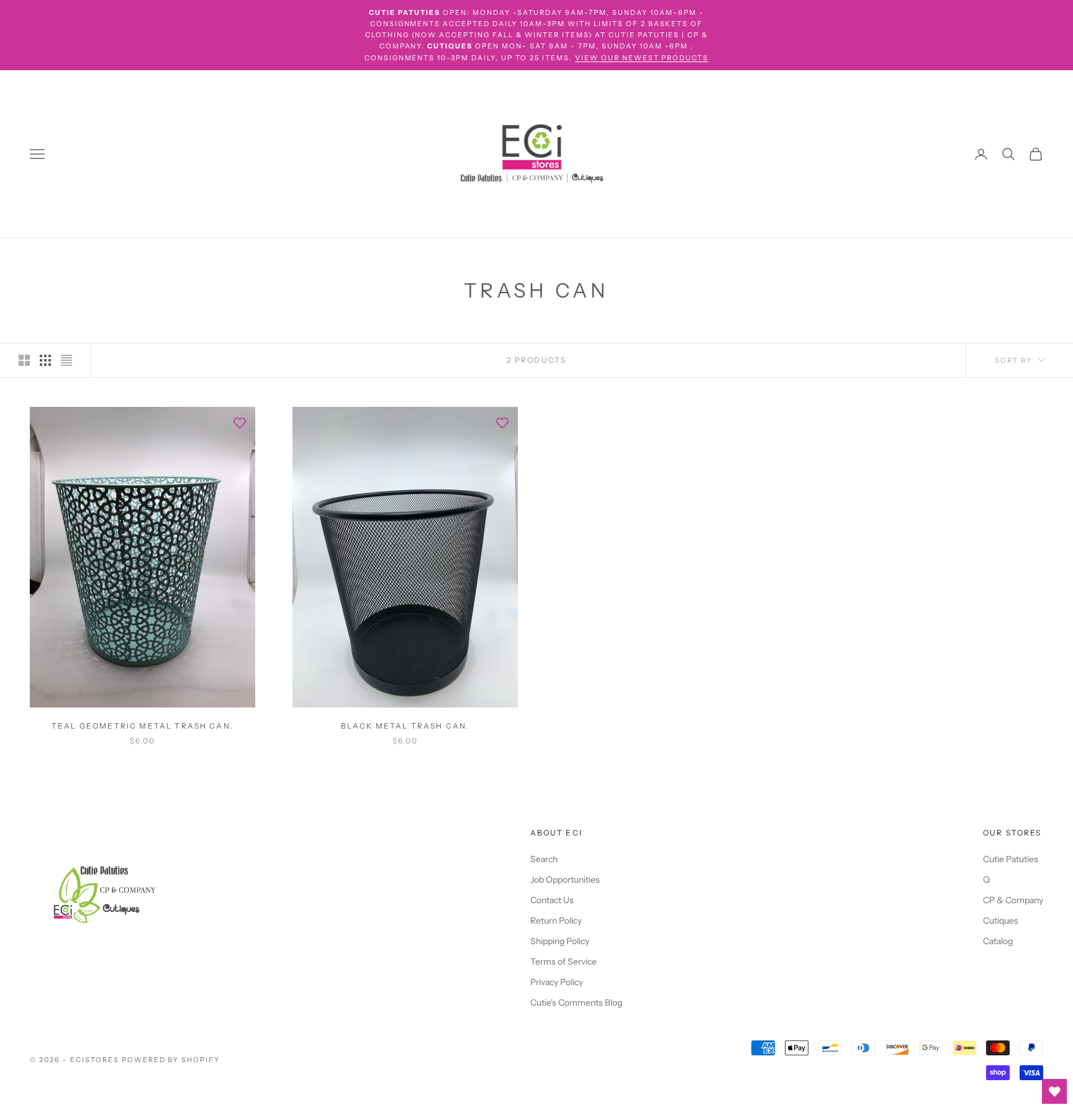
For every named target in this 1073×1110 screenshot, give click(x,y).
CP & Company (1013, 900)
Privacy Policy (556, 982)
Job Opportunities (565, 879)
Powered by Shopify (171, 1059)
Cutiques (1000, 920)
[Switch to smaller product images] (45, 360)
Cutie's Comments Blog (576, 1002)
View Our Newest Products (642, 57)
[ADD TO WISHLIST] (239, 422)
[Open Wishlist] (1054, 1091)
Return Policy (556, 920)
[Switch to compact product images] (66, 360)
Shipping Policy (559, 941)
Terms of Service (563, 961)
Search (544, 859)
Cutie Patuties (1010, 859)
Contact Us (552, 900)
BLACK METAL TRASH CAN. (405, 725)
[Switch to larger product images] (24, 360)
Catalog (998, 941)
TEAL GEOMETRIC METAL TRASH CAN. (142, 725)
